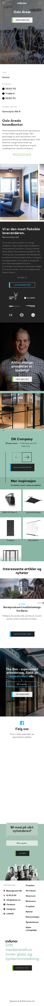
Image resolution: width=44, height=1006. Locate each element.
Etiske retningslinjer (31, 928)
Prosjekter (30, 906)
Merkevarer (31, 901)
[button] (40, 603)
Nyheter (29, 911)
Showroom (30, 896)
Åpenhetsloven (32, 922)
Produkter (30, 885)
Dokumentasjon (32, 917)
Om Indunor (31, 891)
